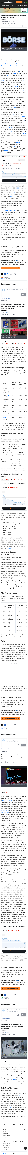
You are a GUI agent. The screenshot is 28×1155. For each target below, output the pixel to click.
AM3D (12, 196)
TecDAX (8, 75)
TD (7, 392)
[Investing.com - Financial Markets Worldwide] (9, 2)
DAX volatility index (10, 210)
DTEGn (16, 86)
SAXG (24, 116)
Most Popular (9, 5)
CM (8, 396)
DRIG (13, 114)
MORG (11, 128)
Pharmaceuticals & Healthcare (10, 66)
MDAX (14, 73)
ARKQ (9, 1107)
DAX (20, 71)
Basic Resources (10, 64)
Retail (17, 64)
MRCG (14, 107)
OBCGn (6, 151)
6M (11, 168)
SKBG (17, 188)
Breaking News (19, 5)
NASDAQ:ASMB (7, 800)
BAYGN (15, 103)
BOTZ (4, 1153)
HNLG (18, 143)
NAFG (24, 134)
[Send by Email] (15, 274)
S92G (15, 147)
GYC (23, 120)
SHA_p (11, 132)
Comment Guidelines (5, 298)
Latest (3, 5)
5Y (16, 168)
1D (3, 168)
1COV (5, 99)
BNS (4, 402)
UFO (14, 1080)
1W (6, 168)
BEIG (24, 80)
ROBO (21, 1095)
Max (19, 168)
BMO (4, 417)
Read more (11, 548)
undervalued (5, 812)
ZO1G (13, 192)
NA (7, 407)
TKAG (23, 90)
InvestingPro (5, 810)
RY (7, 413)
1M (8, 168)
